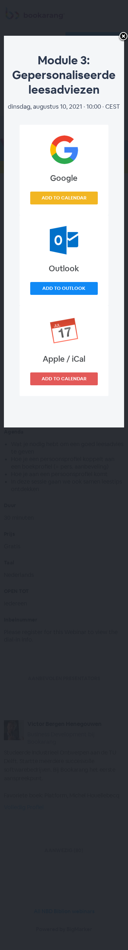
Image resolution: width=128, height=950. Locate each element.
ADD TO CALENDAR (64, 198)
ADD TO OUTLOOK (63, 288)
